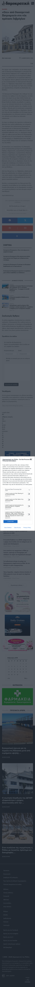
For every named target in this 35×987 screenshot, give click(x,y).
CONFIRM (10, 521)
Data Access (17, 527)
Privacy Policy (27, 527)
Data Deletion (8, 527)
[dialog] (17, 493)
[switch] (28, 494)
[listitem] (17, 490)
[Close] (31, 459)
